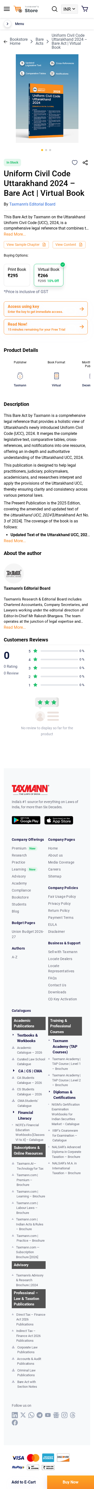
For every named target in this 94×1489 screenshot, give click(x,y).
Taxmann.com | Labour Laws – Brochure (27, 1208)
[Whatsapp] (31, 1415)
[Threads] (73, 1415)
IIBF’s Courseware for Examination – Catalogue (65, 1135)
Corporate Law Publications (27, 1349)
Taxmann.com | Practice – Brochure (31, 1238)
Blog (15, 911)
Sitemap (54, 876)
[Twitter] (23, 1415)
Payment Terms (60, 918)
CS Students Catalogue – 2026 (29, 1091)
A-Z (14, 957)
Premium (24, 848)
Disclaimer (56, 932)
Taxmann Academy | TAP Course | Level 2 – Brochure (66, 1080)
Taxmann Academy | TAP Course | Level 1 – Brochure (66, 1064)
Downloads (57, 992)
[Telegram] (40, 1415)
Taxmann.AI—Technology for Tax (30, 1166)
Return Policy (59, 911)
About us (55, 855)
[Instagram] (64, 1415)
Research (19, 855)
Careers (54, 869)
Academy (19, 883)
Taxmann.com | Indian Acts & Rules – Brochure (29, 1224)
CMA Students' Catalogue (28, 1103)
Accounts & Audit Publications (29, 1361)
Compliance (21, 890)
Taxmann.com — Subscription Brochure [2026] (27, 1252)
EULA (52, 925)
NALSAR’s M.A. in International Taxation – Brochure (66, 1168)
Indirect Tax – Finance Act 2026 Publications (28, 1335)
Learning (24, 869)
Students (19, 904)
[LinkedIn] (15, 1415)
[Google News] (56, 1415)
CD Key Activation (62, 999)
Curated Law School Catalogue (31, 1061)
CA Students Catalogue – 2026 (29, 1080)
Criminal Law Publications (26, 1372)
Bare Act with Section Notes (27, 1384)
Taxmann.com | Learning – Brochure (31, 1194)
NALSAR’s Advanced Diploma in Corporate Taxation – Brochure (66, 1152)
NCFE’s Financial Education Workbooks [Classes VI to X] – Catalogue (30, 1132)
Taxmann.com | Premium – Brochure (27, 1180)
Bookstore (20, 897)
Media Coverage (61, 862)
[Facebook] (15, 1422)
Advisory (19, 876)
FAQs (52, 978)
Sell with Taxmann (62, 952)
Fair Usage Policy (62, 897)
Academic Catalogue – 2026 (29, 1050)
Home (53, 848)
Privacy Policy (59, 904)
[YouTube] (48, 1415)
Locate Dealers (60, 959)
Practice (18, 862)
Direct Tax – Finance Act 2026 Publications (30, 1319)
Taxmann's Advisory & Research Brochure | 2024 (29, 1280)
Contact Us (57, 985)
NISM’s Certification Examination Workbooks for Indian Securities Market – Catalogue (66, 1114)
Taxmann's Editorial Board (32, 204)
